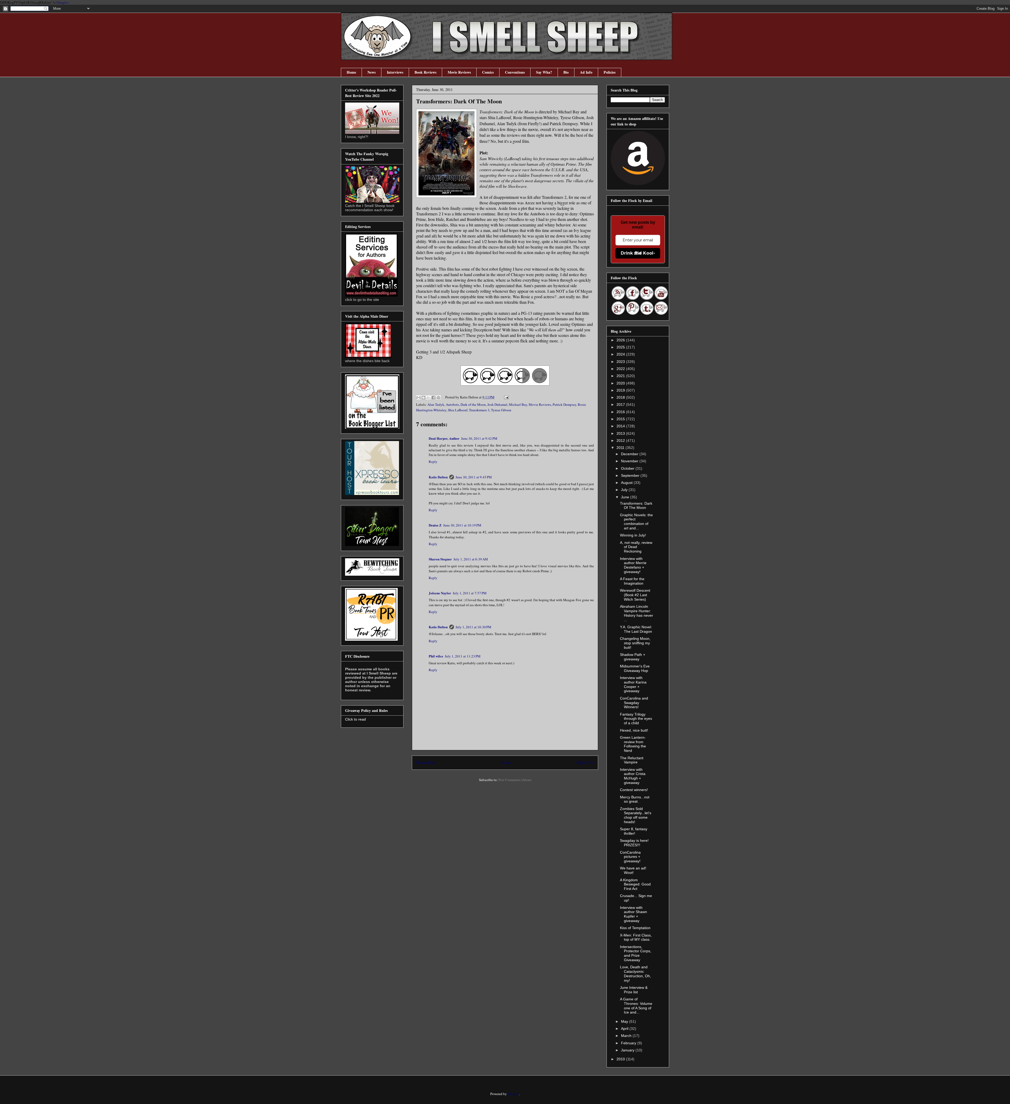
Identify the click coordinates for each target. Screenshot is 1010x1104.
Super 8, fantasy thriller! (633, 831)
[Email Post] (505, 397)
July (625, 490)
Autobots (452, 404)
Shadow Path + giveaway (632, 656)
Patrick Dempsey (564, 404)
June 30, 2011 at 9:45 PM (474, 477)
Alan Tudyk (435, 404)
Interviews (395, 72)
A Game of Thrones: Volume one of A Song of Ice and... (636, 1005)
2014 (621, 426)
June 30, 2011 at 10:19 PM (462, 525)
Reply (433, 461)
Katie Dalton (438, 476)
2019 (621, 390)
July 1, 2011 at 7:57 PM (470, 593)
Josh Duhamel (497, 404)
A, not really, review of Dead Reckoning (636, 547)
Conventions (515, 72)
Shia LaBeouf (457, 410)
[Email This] (418, 397)
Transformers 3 (479, 410)
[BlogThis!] (423, 397)
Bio (566, 72)
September (630, 475)
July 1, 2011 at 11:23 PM (463, 656)
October (628, 468)
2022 (621, 369)
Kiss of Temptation (635, 928)
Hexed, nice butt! (634, 730)
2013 (621, 433)
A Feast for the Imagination (632, 581)
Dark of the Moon (473, 404)
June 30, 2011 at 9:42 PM (479, 438)
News (371, 72)
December (630, 454)
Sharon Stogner (440, 558)
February (629, 1043)
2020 (621, 383)
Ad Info (586, 72)
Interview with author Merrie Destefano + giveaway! (633, 565)
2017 (621, 404)
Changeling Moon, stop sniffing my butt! (635, 643)
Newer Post (425, 762)
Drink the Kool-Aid (638, 253)
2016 (621, 412)
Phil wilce (436, 656)
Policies (609, 72)
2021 (621, 376)
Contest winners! (634, 790)
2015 (621, 419)
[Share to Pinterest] (438, 397)
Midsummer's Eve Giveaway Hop (635, 668)
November (630, 461)
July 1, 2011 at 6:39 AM (470, 559)
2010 (621, 1059)
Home (351, 72)
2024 (621, 354)
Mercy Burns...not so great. (634, 799)
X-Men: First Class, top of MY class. (636, 937)
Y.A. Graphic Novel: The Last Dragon (636, 629)
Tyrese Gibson (501, 410)
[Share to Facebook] (433, 397)
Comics (488, 72)
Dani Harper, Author (444, 438)
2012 (621, 440)
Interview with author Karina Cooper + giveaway (633, 684)
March (627, 1036)
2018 (621, 397)
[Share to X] (428, 397)
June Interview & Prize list (634, 989)
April (625, 1028)
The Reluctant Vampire (631, 760)
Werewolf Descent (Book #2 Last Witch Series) (635, 594)
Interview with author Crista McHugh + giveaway (632, 776)
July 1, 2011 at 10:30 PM (473, 627)
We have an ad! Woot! (633, 870)
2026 (621, 340)
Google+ (63, 2)
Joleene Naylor (440, 592)
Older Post (585, 762)
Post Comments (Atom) (514, 779)
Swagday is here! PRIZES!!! (634, 842)
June (625, 497)
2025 (621, 347)
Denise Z (435, 525)
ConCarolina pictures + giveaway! (630, 856)
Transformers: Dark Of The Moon (636, 505)
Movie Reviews (459, 72)
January (628, 1050)
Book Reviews (425, 72)
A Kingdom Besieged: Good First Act (635, 884)
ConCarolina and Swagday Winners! (634, 702)
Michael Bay (518, 404)
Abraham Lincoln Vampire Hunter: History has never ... (636, 613)
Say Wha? (544, 72)
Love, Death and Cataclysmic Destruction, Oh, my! (635, 973)
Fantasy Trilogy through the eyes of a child (636, 718)
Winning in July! (633, 535)
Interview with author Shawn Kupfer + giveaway (633, 914)
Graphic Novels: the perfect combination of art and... (636, 521)
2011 (621, 447)
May (625, 1021)
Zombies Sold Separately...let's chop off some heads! (635, 815)
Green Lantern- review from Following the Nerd (633, 744)
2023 (621, 361)
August (627, 482)
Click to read (355, 719)
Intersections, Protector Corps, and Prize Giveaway (635, 953)
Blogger (513, 1093)
